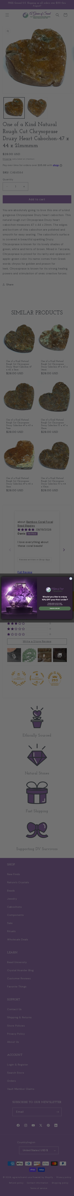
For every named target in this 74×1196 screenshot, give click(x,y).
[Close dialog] (71, 578)
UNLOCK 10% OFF (55, 608)
